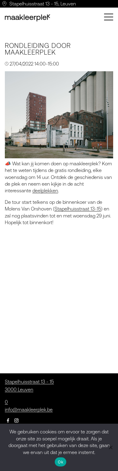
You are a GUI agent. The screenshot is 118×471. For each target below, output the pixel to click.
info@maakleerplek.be (29, 409)
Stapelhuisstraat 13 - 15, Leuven (42, 3)
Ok (60, 461)
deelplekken (45, 190)
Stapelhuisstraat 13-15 (77, 208)
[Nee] (110, 447)
